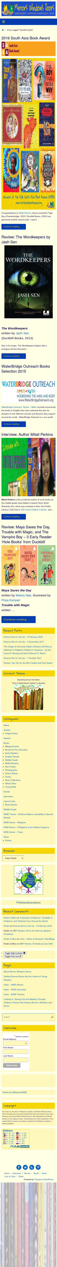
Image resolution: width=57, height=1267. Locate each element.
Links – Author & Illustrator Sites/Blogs (37, 939)
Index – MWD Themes (14, 994)
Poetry (8, 777)
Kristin (6, 926)
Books (6, 743)
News (6, 837)
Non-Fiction (10, 767)
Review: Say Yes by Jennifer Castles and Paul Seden (28, 663)
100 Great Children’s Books (33, 509)
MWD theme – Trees (13, 832)
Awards (7, 738)
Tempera (38, 1179)
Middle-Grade (11, 760)
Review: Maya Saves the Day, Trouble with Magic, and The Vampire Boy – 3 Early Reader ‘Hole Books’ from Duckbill (26, 534)
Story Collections (13, 780)
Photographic (11, 770)
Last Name (8, 1056)
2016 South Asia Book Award (25, 37)
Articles (7, 730)
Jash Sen (22, 333)
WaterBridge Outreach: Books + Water (19, 407)
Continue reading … (13, 226)
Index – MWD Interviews (15, 989)
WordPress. (49, 1179)
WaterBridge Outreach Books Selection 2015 (25, 368)
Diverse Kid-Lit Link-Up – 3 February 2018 (23, 637)
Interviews (8, 796)
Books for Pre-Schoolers (16, 750)
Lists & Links (9, 801)
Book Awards (11, 804)
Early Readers (11, 753)
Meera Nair (23, 595)
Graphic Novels (12, 756)
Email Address (15, 1039)
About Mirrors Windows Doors (17, 971)
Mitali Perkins (25, 213)
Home (6, 1173)
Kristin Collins (10, 918)
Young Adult (10, 787)
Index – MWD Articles (13, 985)
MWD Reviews (12, 763)
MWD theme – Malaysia (15, 822)
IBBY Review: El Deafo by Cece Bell (36, 944)
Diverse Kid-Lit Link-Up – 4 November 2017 (24, 642)
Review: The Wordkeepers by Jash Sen (25, 239)
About (6, 725)
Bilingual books (12, 746)
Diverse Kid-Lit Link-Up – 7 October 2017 (23, 658)
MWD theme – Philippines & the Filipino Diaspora (26, 827)
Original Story (11, 733)
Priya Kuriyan (10, 600)
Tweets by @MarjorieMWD (14, 1092)
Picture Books (11, 773)
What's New (10, 783)
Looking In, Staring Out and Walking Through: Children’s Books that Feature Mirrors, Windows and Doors (28, 1002)
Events (7, 791)
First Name (8, 1047)
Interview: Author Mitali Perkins (27, 434)
